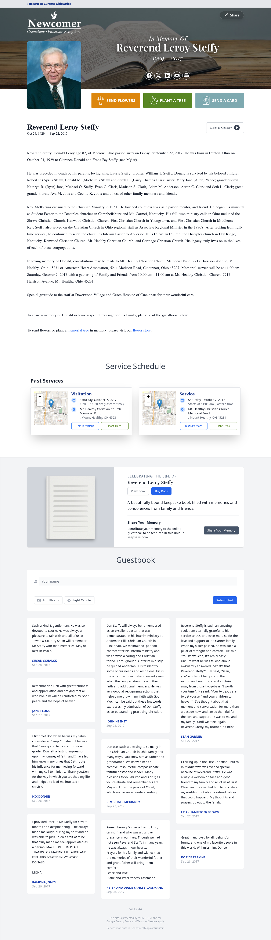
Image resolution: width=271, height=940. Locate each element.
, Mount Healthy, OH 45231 (99, 417)
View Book (138, 491)
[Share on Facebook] (149, 75)
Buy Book (161, 491)
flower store (142, 330)
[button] (51, 403)
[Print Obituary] (186, 75)
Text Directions (85, 426)
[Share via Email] (177, 75)
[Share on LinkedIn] (167, 75)
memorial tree (78, 330)
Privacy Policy (123, 921)
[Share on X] (158, 75)
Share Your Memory (221, 530)
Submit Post (224, 600)
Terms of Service (147, 921)
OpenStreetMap (140, 928)
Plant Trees (114, 426)
